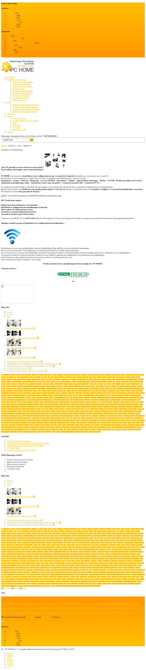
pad (108, 416)
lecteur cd (115, 409)
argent (98, 379)
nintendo (125, 413)
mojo (135, 411)
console (114, 393)
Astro (36, 381)
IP (65, 409)
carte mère (34, 388)
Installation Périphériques (22, 93)
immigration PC (85, 406)
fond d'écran (13, 404)
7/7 (16, 375)
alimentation (68, 377)
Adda (118, 375)
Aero (18, 377)
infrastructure (114, 406)
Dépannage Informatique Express (25, 107)
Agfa (35, 377)
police (63, 418)
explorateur (82, 402)
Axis (26, 384)
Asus (48, 381)
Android (137, 377)
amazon (110, 377)
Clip (76, 391)
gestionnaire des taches (97, 404)
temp (37, 427)
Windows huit (5, 432)
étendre (86, 432)
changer (3, 391)
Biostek (8, 386)
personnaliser (35, 418)
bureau (113, 386)
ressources (134, 420)
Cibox (58, 391)
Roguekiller (16, 422)
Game (77, 404)
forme (46, 404)
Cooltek (22, 395)
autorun (131, 381)
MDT (67, 411)
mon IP (139, 411)
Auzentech (137, 381)
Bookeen (70, 386)
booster (84, 386)
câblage (80, 395)
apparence (64, 379)
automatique (125, 381)
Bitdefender (14, 386)
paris (116, 416)
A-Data (41, 375)
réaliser (34, 422)
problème (83, 418)
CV (77, 395)
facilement (109, 402)
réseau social (83, 422)
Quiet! (5, 420)
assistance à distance (29, 381)
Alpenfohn (79, 377)
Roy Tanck (30, 617)
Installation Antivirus (21, 98)
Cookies (129, 393)
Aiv (42, 377)
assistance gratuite (17, 381)
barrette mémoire (68, 384)
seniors (129, 422)
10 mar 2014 (54, 364)
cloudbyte (84, 391)
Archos (91, 379)
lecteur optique (132, 409)
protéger (122, 418)
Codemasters (111, 391)
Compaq (133, 391)
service (134, 422)
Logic (24, 411)
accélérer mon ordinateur (71, 375)
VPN (86, 429)
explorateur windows (91, 402)
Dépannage (93, 397)
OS (81, 416)
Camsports (9, 388)
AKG (52, 377)
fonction (7, 404)
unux (12, 429)
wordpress (33, 432)
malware (38, 411)
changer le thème (19, 391)
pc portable (7, 418)
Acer (79, 375)
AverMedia (14, 384)
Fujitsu (73, 404)
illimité (73, 406)
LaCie (106, 409)
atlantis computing (65, 381)
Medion (77, 411)
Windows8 (11, 52)
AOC (38, 379)
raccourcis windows (20, 420)
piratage (52, 418)
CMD (96, 391)
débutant (81, 397)
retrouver (7, 422)
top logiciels (84, 427)
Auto (114, 381)
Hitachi (63, 406)
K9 (88, 409)
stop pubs (87, 425)
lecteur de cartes (123, 409)
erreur (41, 402)
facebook (10, 660)
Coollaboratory (15, 395)
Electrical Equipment (15, 357)
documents (40, 397)
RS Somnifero (24, 422)
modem (116, 411)
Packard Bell (102, 416)
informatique (106, 406)
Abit (49, 375)
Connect (58, 393)
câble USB (102, 395)
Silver (6, 425)
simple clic (19, 425)
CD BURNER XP (95, 388)
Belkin (109, 384)
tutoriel (139, 427)
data (110, 395)
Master (43, 411)
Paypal (120, 416)
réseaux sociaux (91, 422)
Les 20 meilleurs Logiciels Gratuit (26, 121)
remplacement (84, 420)
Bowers (93, 386)
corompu (50, 395)
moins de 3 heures (128, 411)
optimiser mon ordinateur (66, 416)
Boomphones (77, 386)
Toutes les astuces (19, 118)
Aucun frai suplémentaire (83, 381)
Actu (9, 36)
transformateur (102, 427)
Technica (33, 427)
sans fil (109, 422)
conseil (104, 393)
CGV (114, 388)
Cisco (64, 391)
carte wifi (60, 388)
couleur (70, 395)
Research (128, 420)
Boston (88, 386)
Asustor (52, 381)
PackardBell (95, 416)
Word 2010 (26, 432)
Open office (29, 416)
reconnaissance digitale (56, 420)
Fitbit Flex (127, 402)
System (137, 425)
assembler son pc (121, 379)
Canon (15, 388)
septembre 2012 (13, 22)
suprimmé (118, 425)
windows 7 (131, 429)
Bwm (117, 386)
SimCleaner (12, 425)
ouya (87, 416)
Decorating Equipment (15, 348)
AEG (15, 377)
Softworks (37, 425)
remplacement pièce (94, 420)
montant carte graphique (22, 413)
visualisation (74, 429)
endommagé (12, 402)
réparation (73, 422)
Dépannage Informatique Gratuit (25, 111)
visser (68, 429)
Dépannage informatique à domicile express (39, 400)
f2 (99, 402)
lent (143, 409)
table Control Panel (6, 427)
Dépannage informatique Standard (26, 105)
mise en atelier (105, 411)
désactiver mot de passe (76, 400)
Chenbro (43, 391)
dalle (106, 395)
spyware (64, 425)
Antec (23, 379)
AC (52, 375)
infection (99, 406)
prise (79, 418)
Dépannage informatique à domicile (21, 43)
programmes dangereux (113, 418)
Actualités (11, 114)
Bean (105, 384)
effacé (139, 400)
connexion (99, 393)
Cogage (118, 391)
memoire (82, 411)
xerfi (44, 432)
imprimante (93, 406)
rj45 (11, 422)
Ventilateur (34, 429)
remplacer (103, 420)
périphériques (138, 418)
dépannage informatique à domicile (16, 400)
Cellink (103, 388)
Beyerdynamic (135, 384)
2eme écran (6, 375)
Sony (55, 425)
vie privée (47, 429)
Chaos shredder (28, 391)
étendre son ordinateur (94, 432)
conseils (109, 393)
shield (137, 422)
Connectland (86, 393)
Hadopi (41, 406)
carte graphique (26, 388)
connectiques (78, 393)
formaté (42, 404)
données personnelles (60, 397)
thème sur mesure (75, 427)
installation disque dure (14, 409)
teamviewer (20, 427)
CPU (74, 395)
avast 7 (3, 384)
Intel (42, 409)
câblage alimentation (89, 395)
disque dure (11, 397)
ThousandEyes (65, 427)
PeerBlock (20, 418)
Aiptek (39, 377)
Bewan (129, 384)
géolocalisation (31, 406)
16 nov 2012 (28, 328)
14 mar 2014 (36, 361)
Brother (102, 386)
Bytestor (121, 386)
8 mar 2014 (41, 370)
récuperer (46, 422)
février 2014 (11, 15)
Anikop (14, 379)
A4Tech (45, 375)
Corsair (61, 395)
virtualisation (54, 429)
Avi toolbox (20, 384)
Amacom (99, 377)
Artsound (103, 379)
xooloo (48, 432)
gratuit (141, 404)
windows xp (13, 432)
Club (93, 391)
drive (70, 397)
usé (27, 429)
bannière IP (46, 384)
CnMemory (104, 391)
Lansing (110, 409)
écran (54, 432)
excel (71, 402)
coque (30, 395)
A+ (37, 375)
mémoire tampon (56, 413)
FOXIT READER (53, 404)
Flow (137, 402)
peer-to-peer (13, 418)
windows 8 (138, 429)
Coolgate (142, 393)
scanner (120, 422)
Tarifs (9, 102)
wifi (116, 429)
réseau (77, 422)
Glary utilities (113, 404)
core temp (44, 395)
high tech (58, 406)
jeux (86, 409)
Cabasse (127, 386)
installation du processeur (28, 409)
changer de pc (10, 391)
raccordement (11, 420)
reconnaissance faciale (69, 420)
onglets (24, 416)
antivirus (34, 379)
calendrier (140, 386)
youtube (10, 655)
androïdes (4, 379)
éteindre (58, 432)
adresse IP (127, 375)
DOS (67, 397)
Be (98, 384)
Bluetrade (58, 386)
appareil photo (57, 379)
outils (83, 416)
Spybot (59, 425)
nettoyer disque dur (97, 413)
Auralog (110, 381)
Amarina (104, 377)
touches (95, 427)
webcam (93, 429)
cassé (76, 388)
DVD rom (75, 397)
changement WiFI (139, 388)
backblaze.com (32, 384)
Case (65, 388)
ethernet (56, 402)
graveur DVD (23, 406)
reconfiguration (45, 420)
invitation (51, 409)
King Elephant (94, 409)
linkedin (10, 665)
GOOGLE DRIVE (13, 368)
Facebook (103, 402)
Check (39, 391)
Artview (109, 379)
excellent (75, 402)
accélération (60, 375)
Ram (28, 420)
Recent (9, 314)
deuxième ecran (118, 395)
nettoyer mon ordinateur (110, 413)
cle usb (73, 391)
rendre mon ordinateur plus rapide (115, 420)
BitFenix (20, 386)
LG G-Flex (4, 411)
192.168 (34, 375)
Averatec (8, 384)
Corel (34, 395)
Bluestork (52, 386)
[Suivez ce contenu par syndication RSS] (4, 622)
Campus (3, 388)
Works (38, 432)
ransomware (33, 420)
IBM (69, 406)
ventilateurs (41, 429)
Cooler (137, 393)
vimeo (9, 658)
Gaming (81, 404)
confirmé (20, 393)
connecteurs (64, 393)
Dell (112, 395)
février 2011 (11, 27)
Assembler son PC (14, 38)
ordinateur (76, 416)
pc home (132, 416)
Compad (127, 391)
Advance (10, 377)
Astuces (10, 41)
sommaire (47, 425)
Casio (73, 388)
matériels (53, 411)
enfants (19, 402)
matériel (47, 411)
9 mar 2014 (48, 366)
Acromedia (102, 375)
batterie (91, 384)
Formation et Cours (20, 100)
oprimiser (47, 416)
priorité (75, 418)
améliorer (121, 377)
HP (66, 406)
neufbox (120, 413)
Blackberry (30, 386)
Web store (99, 429)
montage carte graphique (8, 413)
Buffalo (106, 386)
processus (95, 418)
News (9, 622)
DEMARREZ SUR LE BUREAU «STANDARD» (25, 366)
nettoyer (89, 413)
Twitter (3, 429)
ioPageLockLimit (60, 409)
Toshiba (90, 427)
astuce (40, 381)
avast (141, 381)
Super (92, 425)
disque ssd (28, 397)
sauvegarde (114, 422)
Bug (110, 386)
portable (67, 418)
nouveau (137, 413)
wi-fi (112, 429)
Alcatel (56, 377)
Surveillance (131, 425)
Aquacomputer (82, 379)
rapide (38, 420)
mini (86, 411)
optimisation (54, 416)
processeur (89, 418)
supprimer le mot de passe (107, 425)
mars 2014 (11, 13)
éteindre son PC (78, 432)
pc (122, 416)
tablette (15, 427)
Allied (74, 377)
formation (36, 404)
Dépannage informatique (16, 79)
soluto (42, 425)
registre (78, 420)
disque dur (4, 397)
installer (38, 409)
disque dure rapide (20, 397)
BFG (141, 384)
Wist (21, 432)
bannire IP (39, 384)
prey (71, 418)
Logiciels (10, 45)
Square (77, 425)
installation (129, 406)
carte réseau (49, 388)
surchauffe (125, 425)
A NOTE (19, 379)
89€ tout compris (26, 375)
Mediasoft (72, 411)
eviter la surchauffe (64, 402)
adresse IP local (135, 375)
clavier (68, 391)
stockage (81, 425)
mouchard (36, 413)
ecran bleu (107, 400)
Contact (10, 132)
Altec (94, 377)
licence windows (12, 411)
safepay (99, 422)
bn (62, 386)
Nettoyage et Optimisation (23, 82)
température (42, 427)
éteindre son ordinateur (67, 432)
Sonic (51, 425)
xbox (41, 432)
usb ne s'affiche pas (20, 429)
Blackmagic (36, 386)
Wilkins (119, 429)
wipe (18, 432)
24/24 (19, 375)
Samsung (104, 422)
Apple (68, 379)
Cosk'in (65, 395)
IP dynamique (76, 409)
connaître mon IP (36, 393)
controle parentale (121, 393)
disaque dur (126, 395)
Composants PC (19, 89)
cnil (100, 391)
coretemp (38, 395)
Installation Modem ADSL (23, 91)
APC (46, 379)
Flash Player (46, 617)
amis (117, 377)
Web (89, 429)
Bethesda (123, 384)
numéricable (4, 416)
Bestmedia (118, 384)
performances (27, 418)
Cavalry (81, 388)
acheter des (84, 375)
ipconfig (69, 409)
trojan (112, 427)
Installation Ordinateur (21, 95)
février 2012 (11, 24)
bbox (95, 384)
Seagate (125, 422)
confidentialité (5, 393)
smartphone (26, 425)
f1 (98, 402)
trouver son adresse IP (130, 427)
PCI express (139, 416)
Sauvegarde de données (22, 84)
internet (46, 409)
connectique (71, 393)
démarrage (87, 397)
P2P (90, 416)
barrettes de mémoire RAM (81, 384)
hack (37, 406)
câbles (96, 395)
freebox (61, 404)
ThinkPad (58, 427)
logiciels (33, 411)
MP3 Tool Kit (44, 413)
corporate (55, 395)
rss (8, 667)
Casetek (69, 388)
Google (120, 404)
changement (119, 388)
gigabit (107, 404)
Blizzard (42, 386)
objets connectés (13, 416)
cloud (79, 391)
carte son (54, 388)
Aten (56, 381)
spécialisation (71, 425)
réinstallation (52, 422)
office (19, 416)
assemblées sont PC (131, 379)
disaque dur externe (135, 395)
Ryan (30, 422)
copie (26, 395)
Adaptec (114, 375)
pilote (43, 418)
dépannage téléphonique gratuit (60, 400)
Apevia (50, 379)
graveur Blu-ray (5, 406)
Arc (87, 379)
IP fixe (82, 409)
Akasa (45, 377)
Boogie (66, 386)
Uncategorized (12, 47)
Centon (107, 388)
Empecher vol (5, 402)
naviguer (70, 413)
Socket (32, 425)
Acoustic (90, 375)
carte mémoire (41, 388)
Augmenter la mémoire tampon (19, 361)
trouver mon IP (118, 427)
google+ (10, 662)
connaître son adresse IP (48, 393)
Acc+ (54, 375)
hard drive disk (48, 406)
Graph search (135, 404)
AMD (113, 377)
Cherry (49, 391)
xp (51, 432)
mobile (111, 411)
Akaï (49, 377)
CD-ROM (86, 388)
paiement (111, 416)
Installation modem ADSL (17, 338)
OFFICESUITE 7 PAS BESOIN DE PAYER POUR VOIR (28, 364)
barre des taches (58, 384)
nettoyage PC (83, 413)
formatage (30, 404)
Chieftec (53, 391)
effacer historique (115, 400)
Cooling (3, 395)
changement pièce (129, 388)
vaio (29, 429)
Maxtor (58, 411)
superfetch (97, 425)
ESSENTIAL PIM (48, 402)
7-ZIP (13, 375)
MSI (49, 413)
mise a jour (97, 411)
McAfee (63, 411)
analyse (133, 377)
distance (34, 397)
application (74, 379)
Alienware (61, 377)
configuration (13, 393)
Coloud (123, 391)
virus (65, 429)
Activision (109, 375)
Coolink (8, 395)
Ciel (61, 391)
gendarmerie (87, 404)
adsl (7, 377)
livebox (20, 411)
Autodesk (118, 381)
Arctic (95, 379)
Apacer (42, 379)
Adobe (122, 375)
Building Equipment (15, 328)
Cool (133, 393)
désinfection (87, 400)
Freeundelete (66, 404)
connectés (93, 393)
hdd (54, 406)
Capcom (19, 388)
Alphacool (86, 377)
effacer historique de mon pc (129, 400)
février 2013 (11, 18)
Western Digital (106, 429)
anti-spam (28, 379)
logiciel (28, 411)
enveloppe (36, 402)
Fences (122, 402)
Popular (10, 312)
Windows (10, 50)
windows (124, 429)
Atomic (73, 381)
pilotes (47, 418)
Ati (59, 381)
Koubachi (101, 409)
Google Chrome (126, 404)
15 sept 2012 (32, 338)
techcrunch (27, 427)
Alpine (91, 377)
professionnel (102, 418)
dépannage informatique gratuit (119, 397)
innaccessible (122, 406)
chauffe (35, 391)
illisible (78, 406)
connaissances (27, 393)
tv (141, 427)
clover (89, 391)
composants (139, 391)
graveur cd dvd (14, 406)
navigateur (64, 413)
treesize (108, 427)
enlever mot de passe (27, 402)
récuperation (39, 422)
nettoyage (76, 413)
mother (32, 413)
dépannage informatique (103, 397)
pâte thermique (129, 418)
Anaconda (127, 377)
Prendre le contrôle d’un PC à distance (21, 370)
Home (3, 146)
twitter (9, 653)
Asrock (113, 379)
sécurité (142, 425)
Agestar (31, 377)
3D (10, 375)
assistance (9, 381)
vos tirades (82, 429)
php (40, 418)
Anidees (9, 379)
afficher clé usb (24, 377)
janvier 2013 (12, 20)
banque (51, 384)
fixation (133, 402)
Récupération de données (22, 86)
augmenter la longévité (100, 381)
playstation (58, 418)
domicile (45, 397)
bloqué (47, 386)
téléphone (8, 429)
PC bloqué (127, 416)
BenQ (112, 384)
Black (24, 386)
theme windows (50, 427)
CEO (111, 388)
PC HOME (11, 77)
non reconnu (131, 413)
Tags (8, 317)
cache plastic (133, 386)
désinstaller (94, 400)
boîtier (97, 386)
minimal (91, 411)
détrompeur (101, 400)
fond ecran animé (22, 404)
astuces (44, 381)
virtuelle (61, 429)
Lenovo (139, 409)
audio (92, 381)
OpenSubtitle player (39, 416)
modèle (120, 411)
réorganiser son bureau (63, 422)
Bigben (3, 386)
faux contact (116, 402)
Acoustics (96, 375)
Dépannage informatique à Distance (26, 109)
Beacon (101, 384)
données (51, 397)
